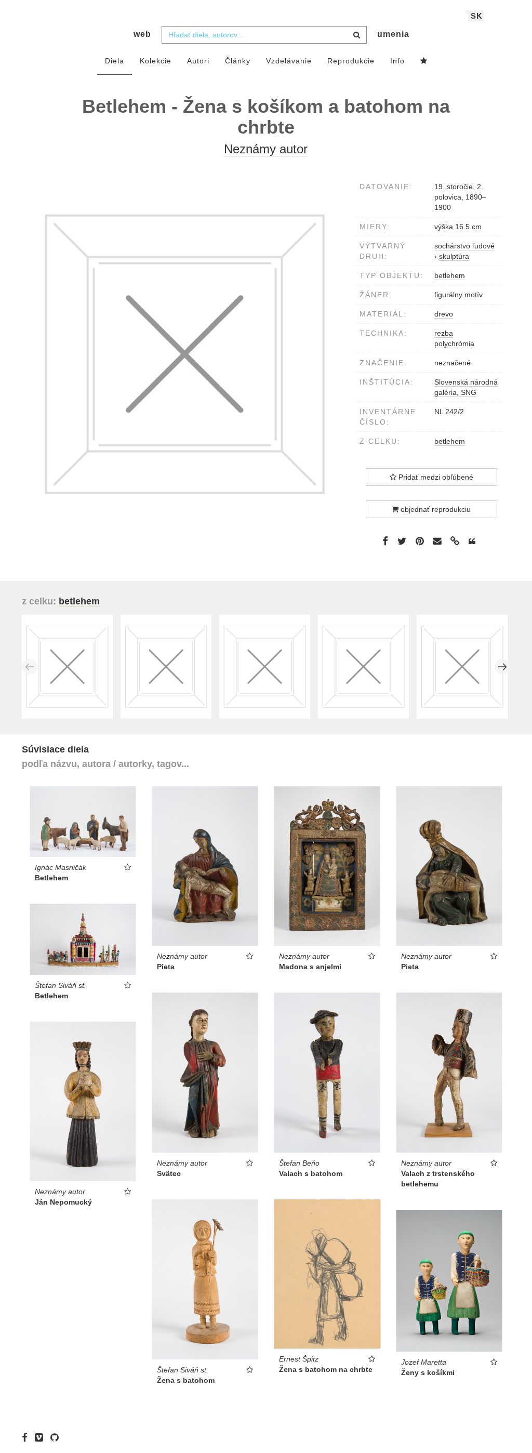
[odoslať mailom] (437, 541)
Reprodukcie (351, 61)
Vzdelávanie (289, 61)
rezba (443, 333)
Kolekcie (155, 61)
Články (237, 61)
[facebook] (27, 1437)
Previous (29, 667)
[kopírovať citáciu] (472, 541)
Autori (198, 61)
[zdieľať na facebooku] (385, 541)
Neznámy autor (266, 149)
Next (502, 667)
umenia (393, 34)
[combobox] (264, 35)
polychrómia (454, 343)
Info (397, 61)
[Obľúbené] (424, 61)
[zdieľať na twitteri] (402, 541)
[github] (57, 1437)
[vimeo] (41, 1437)
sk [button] (477, 15)
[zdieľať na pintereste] (420, 541)
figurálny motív (458, 294)
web (142, 34)
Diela (114, 61)
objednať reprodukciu (434, 509)
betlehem (449, 275)
